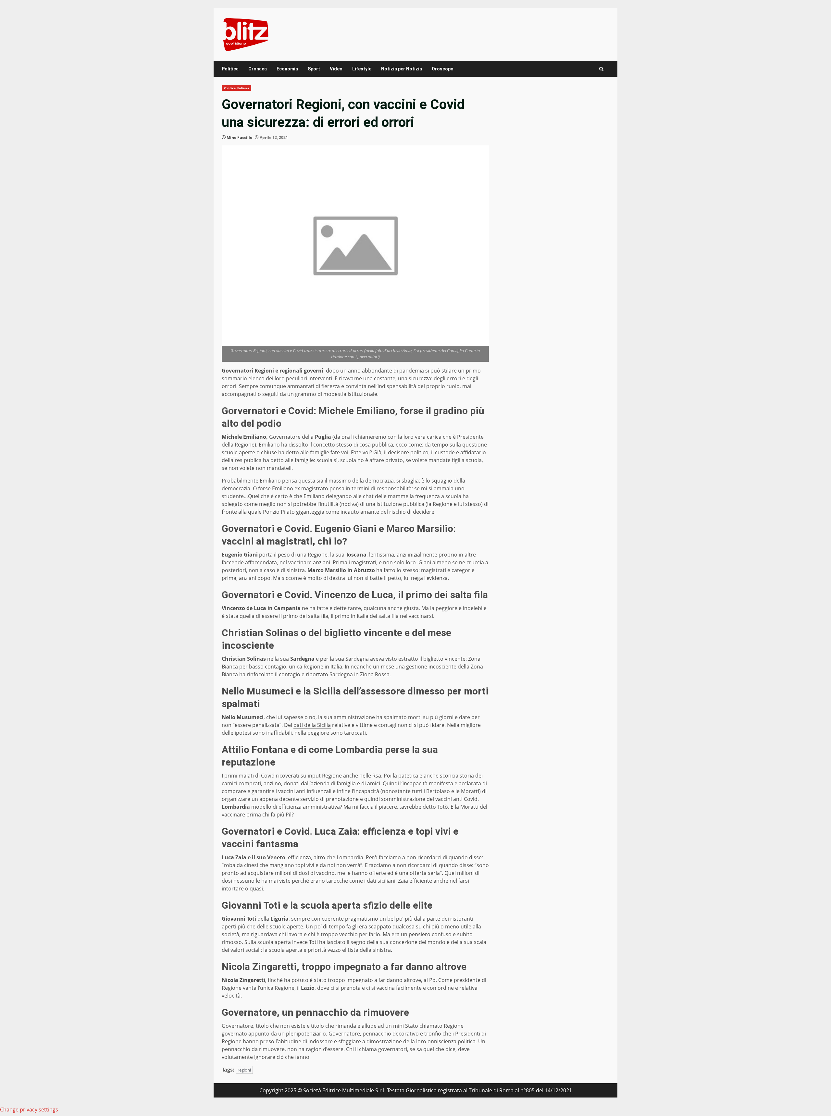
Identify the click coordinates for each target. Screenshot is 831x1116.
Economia (287, 68)
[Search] (601, 69)
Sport (314, 68)
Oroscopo (442, 68)
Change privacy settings (29, 1109)
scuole (230, 452)
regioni (244, 1070)
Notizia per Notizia (401, 68)
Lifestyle (361, 68)
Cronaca (257, 68)
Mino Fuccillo (239, 137)
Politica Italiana (236, 88)
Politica (230, 68)
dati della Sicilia (312, 725)
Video (336, 68)
